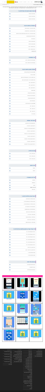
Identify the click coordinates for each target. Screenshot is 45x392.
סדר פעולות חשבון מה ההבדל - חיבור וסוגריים (29, 133)
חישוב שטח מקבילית (29, 376)
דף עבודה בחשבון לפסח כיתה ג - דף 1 (30, 231)
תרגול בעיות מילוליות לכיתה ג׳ (28, 196)
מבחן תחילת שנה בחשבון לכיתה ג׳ (31, 264)
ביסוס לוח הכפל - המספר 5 (32, 16)
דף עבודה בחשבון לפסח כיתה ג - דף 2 (30, 234)
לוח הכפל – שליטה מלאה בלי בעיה (18, 361)
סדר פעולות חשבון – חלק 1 (32, 82)
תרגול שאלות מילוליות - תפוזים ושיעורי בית (30, 206)
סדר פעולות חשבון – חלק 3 (32, 87)
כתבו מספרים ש (33, 38)
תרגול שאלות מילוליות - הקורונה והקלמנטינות (30, 209)
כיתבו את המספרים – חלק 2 (31, 46)
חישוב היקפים (33, 189)
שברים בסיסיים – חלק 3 (32, 158)
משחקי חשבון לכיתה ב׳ (19, 353)
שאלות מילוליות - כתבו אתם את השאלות (30, 222)
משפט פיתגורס (30, 370)
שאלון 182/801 (30, 353)
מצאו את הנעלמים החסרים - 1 (31, 252)
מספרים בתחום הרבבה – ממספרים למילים (30, 28)
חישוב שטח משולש (30, 377)
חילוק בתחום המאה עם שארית (31, 98)
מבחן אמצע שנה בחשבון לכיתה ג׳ (31, 269)
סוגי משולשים (33, 182)
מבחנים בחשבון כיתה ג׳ (39, 353)
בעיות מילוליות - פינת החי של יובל (31, 219)
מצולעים (34, 185)
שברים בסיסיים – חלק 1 (32, 153)
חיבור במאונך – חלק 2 (32, 108)
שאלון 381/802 (30, 354)
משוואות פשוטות (33, 90)
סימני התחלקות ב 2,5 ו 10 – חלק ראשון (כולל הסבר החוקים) (28, 77)
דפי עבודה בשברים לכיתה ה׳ (18, 357)
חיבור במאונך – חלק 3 (32, 111)
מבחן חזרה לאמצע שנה (32, 267)
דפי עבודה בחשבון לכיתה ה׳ (28, 363)
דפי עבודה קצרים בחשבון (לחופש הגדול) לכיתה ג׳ (24, 229)
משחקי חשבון (10, 364)
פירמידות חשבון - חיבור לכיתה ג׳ (31, 247)
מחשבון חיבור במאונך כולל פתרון (30, 103)
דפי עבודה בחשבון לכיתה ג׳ (29, 360)
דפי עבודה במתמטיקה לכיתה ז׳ (28, 366)
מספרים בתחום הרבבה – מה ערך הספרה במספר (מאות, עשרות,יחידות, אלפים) (25, 33)
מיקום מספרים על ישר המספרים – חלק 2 (30, 62)
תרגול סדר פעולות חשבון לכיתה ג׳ (18, 354)
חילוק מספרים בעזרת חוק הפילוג (31, 95)
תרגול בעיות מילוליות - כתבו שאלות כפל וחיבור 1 (29, 201)
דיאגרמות (34, 170)
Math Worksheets (29, 357)
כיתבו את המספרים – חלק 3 (31, 49)
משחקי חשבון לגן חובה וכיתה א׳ (18, 351)
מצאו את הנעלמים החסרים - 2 (31, 255)
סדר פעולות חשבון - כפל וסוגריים (31, 136)
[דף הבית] (8, 4)
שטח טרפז (31, 374)
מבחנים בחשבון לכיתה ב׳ (39, 351)
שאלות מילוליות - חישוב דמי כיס (31, 214)
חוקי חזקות (31, 379)
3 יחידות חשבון (30, 351)
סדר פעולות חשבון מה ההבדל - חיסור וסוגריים (29, 128)
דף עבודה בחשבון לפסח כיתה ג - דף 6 (30, 244)
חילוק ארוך (31, 388)
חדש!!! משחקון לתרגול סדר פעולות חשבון (30, 123)
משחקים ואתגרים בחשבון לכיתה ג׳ (22, 276)
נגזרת (31, 387)
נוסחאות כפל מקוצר (29, 369)
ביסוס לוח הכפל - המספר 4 (32, 13)
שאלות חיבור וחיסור (32, 74)
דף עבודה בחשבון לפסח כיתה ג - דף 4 (30, 239)
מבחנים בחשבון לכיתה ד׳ (39, 354)
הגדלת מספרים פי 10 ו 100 (32, 41)
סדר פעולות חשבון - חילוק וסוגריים (31, 141)
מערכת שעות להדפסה (29, 385)
